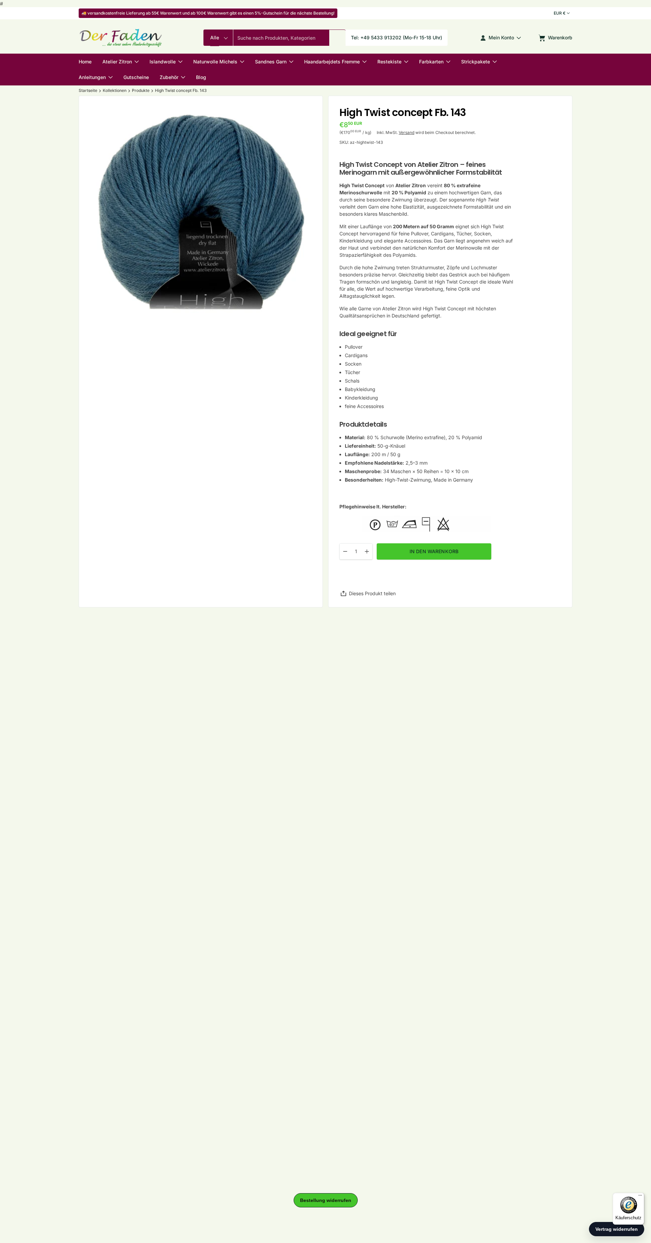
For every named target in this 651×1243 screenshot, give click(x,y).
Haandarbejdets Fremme (332, 61)
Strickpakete (475, 61)
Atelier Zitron (117, 61)
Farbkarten (431, 61)
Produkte (141, 90)
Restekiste (389, 61)
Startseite (88, 90)
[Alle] (218, 38)
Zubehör (169, 77)
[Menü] (640, 1197)
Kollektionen (114, 90)
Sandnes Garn (271, 61)
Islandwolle (163, 61)
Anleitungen (92, 77)
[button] (337, 38)
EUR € (560, 13)
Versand (406, 132)
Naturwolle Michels (215, 61)
